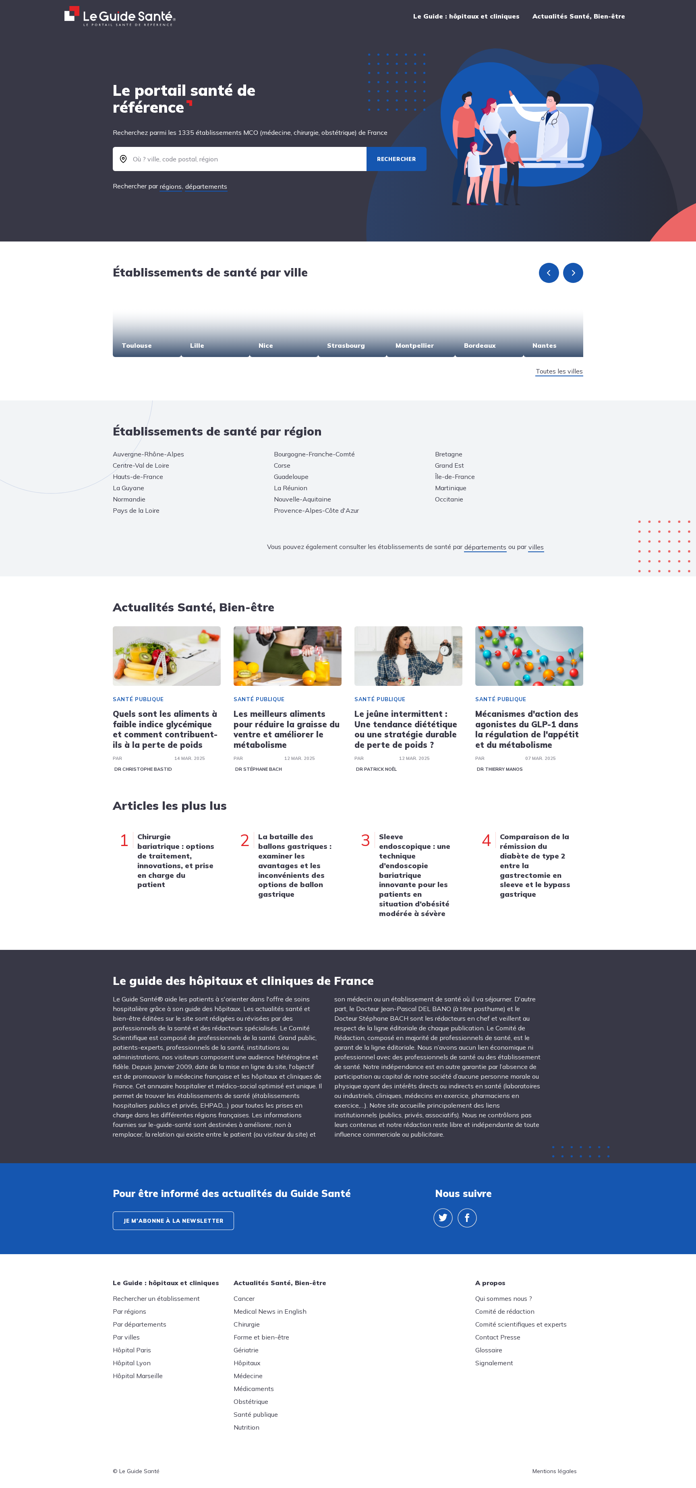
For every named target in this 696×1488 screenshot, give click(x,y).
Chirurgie (247, 1324)
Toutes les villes (559, 371)
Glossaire (488, 1350)
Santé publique (138, 699)
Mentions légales (554, 1471)
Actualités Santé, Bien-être (578, 16)
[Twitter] (443, 1217)
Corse (282, 465)
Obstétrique (251, 1401)
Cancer (244, 1298)
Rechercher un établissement (156, 1298)
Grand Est (449, 465)
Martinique (450, 488)
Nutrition (246, 1427)
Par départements (139, 1324)
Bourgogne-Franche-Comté (314, 454)
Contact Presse (497, 1337)
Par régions (129, 1311)
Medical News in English (270, 1311)
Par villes (126, 1337)
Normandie (129, 499)
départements (206, 186)
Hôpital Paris (132, 1350)
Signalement (494, 1363)
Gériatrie (246, 1350)
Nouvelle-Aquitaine (302, 499)
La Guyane (128, 488)
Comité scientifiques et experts (521, 1324)
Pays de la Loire (136, 510)
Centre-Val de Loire (141, 465)
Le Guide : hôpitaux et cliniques (466, 16)
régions (171, 186)
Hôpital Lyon (132, 1363)
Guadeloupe (291, 477)
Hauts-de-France (138, 477)
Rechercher (396, 159)
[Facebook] (467, 1217)
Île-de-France (455, 477)
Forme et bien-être (261, 1337)
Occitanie (449, 499)
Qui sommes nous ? (503, 1298)
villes (536, 547)
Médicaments (254, 1389)
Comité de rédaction (504, 1311)
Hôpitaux (247, 1363)
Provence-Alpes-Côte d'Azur (316, 510)
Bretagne (448, 454)
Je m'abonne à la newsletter (173, 1221)
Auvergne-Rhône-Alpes (148, 454)
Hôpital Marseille (138, 1376)
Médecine (248, 1376)
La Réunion (290, 488)
